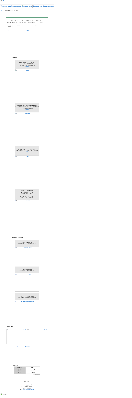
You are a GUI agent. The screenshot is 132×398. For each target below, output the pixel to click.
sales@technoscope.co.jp (28, 389)
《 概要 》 (27, 66)
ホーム (2, 10)
